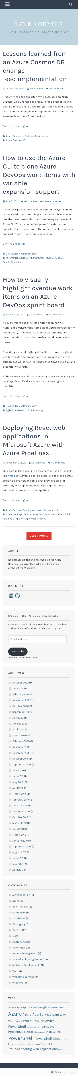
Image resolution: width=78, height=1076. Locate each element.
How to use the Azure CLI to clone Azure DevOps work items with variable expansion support (39, 174)
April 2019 (18, 788)
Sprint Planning (35, 410)
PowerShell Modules (50, 1039)
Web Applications (45, 1049)
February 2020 (21, 741)
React (43, 518)
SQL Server (35, 1044)
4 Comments (58, 462)
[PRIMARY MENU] (8, 4)
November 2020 (21, 700)
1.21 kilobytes (39, 24)
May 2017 (17, 864)
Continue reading (15, 126)
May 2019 (17, 782)
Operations (19, 941)
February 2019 (20, 799)
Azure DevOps (37, 257)
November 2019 (21, 752)
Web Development (48, 510)
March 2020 (19, 735)
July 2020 (18, 717)
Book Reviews (20, 906)
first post (14, 475)
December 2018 (21, 811)
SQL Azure (25, 1044)
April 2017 (18, 869)
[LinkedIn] (11, 596)
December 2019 (21, 747)
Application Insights (35, 1007)
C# (28, 1027)
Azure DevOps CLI (55, 257)
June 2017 (18, 858)
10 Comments (56, 314)
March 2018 (19, 834)
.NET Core (12, 1007)
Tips (14, 971)
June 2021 (18, 688)
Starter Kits (47, 1044)
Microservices (39, 1032)
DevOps (10, 253)
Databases (18, 136)
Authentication (21, 894)
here (14, 332)
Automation (12, 257)
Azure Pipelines (56, 514)
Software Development (37, 136)
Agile (8, 410)
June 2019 (18, 776)
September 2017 (21, 846)
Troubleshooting (20, 1049)
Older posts (39, 535)
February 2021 (20, 694)
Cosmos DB (19, 140)
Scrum (18, 1044)
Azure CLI (24, 257)
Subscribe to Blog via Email (33, 615)
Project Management (26, 253)
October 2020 (20, 706)
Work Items (17, 262)
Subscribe (18, 651)
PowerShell (18, 947)
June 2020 (18, 723)
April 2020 (18, 729)
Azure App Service (22, 514)
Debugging (18, 924)
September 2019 (21, 764)
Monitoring (53, 1031)
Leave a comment (52, 201)
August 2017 (19, 852)
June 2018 (18, 829)
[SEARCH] (70, 4)
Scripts (6, 262)
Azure (9, 136)
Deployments (31, 518)
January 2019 (20, 805)
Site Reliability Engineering (27, 959)
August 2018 (19, 823)
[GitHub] (17, 596)
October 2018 (20, 817)
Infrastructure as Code (20, 1031)
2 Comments (56, 88)
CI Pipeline (18, 518)
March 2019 (19, 793)
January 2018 (20, 840)
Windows (17, 982)
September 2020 (22, 711)
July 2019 (17, 770)
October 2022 (20, 682)
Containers (19, 912)
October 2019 (20, 758)
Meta (15, 935)
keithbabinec (37, 88)
